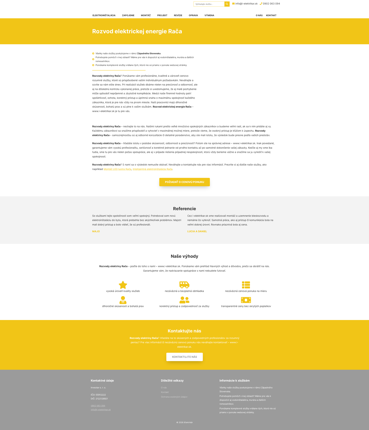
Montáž (146, 15)
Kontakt (271, 15)
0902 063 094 (271, 3)
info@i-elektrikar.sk (246, 3)
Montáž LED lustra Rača (117, 169)
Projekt (162, 15)
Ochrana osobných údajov (174, 396)
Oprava (193, 15)
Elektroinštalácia (104, 15)
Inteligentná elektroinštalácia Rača (152, 169)
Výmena (209, 15)
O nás (259, 15)
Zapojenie (128, 15)
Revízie (178, 15)
